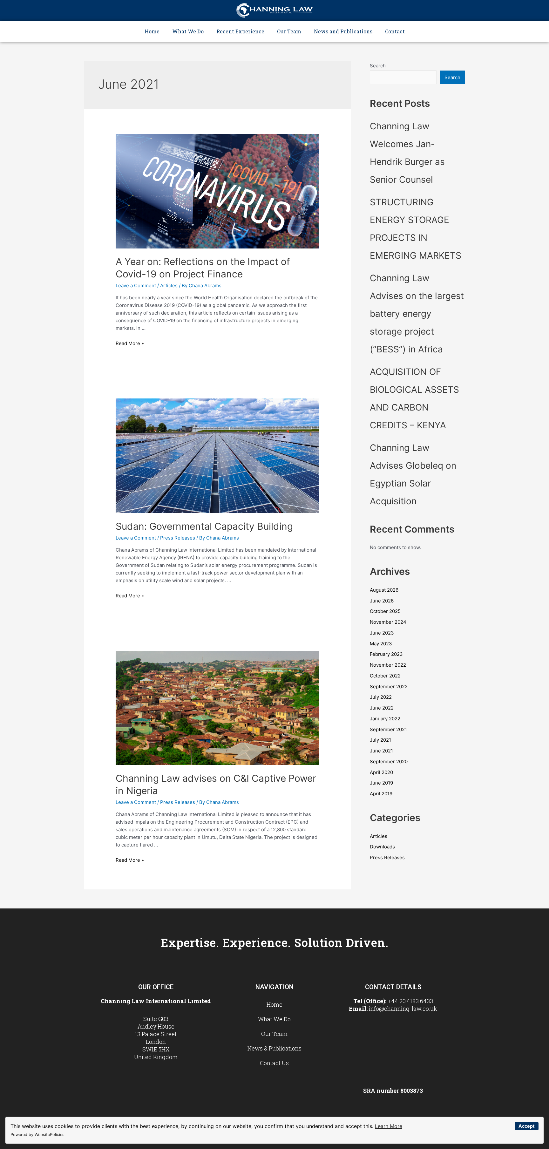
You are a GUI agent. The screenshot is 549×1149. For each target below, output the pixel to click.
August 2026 (384, 590)
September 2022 (389, 686)
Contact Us (274, 1063)
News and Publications (343, 31)
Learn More (388, 1126)
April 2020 (381, 772)
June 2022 (382, 708)
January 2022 (385, 719)
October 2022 (385, 676)
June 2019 (381, 783)
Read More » (130, 343)
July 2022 (381, 697)
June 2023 (382, 633)
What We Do (188, 31)
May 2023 (381, 644)
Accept (526, 1126)
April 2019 (381, 794)
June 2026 (382, 601)
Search (378, 66)
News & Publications (274, 1048)
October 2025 (385, 611)
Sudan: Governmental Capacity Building (204, 526)
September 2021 (388, 729)
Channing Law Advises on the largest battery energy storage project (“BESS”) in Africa (417, 314)
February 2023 (386, 654)
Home (152, 31)
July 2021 (380, 740)
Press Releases (177, 538)
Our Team (289, 31)
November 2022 (388, 665)
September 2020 (389, 761)
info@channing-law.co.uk (403, 1008)
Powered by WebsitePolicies (37, 1134)
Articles (169, 285)
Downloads (382, 847)
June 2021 (381, 751)
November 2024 (388, 622)
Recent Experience (240, 31)
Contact (395, 31)
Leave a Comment (136, 285)
